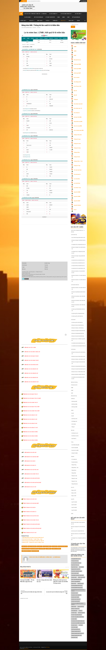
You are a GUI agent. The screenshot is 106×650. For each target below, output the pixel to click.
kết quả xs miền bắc (34, 548)
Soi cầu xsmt (78, 13)
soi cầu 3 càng (74, 612)
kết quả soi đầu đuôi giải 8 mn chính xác (78, 374)
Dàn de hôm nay (80, 583)
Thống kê (55, 20)
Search (73, 26)
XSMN (63, 17)
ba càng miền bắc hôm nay (76, 562)
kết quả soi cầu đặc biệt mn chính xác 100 (78, 366)
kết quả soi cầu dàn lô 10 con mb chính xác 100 (78, 272)
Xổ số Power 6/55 (77, 86)
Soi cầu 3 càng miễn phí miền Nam (77, 616)
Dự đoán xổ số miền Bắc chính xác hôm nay (77, 604)
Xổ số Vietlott (73, 424)
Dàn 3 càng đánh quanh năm (76, 579)
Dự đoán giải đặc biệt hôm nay (77, 585)
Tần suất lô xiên (74, 637)
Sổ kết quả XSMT (77, 73)
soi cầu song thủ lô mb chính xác (77, 316)
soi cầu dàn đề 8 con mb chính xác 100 (77, 265)
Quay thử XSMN (77, 196)
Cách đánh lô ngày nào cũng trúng (77, 575)
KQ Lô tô (63, 20)
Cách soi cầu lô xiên (75, 573)
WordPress (26, 648)
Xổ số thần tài (76, 112)
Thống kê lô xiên (77, 143)
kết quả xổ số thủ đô (25, 548)
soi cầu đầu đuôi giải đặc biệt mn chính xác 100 (78, 378)
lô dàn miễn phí (74, 610)
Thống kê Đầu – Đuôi (78, 161)
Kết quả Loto (39, 546)
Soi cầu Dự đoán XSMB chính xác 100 (78, 623)
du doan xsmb (74, 577)
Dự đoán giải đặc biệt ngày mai (77, 587)
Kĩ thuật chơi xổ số (50, 17)
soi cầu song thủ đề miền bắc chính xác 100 (78, 310)
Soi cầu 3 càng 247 (81, 612)
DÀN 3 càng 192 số (81, 577)
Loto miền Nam (77, 183)
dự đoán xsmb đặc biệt (76, 601)
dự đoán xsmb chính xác (76, 599)
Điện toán (39, 20)
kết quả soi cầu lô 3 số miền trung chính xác (78, 339)
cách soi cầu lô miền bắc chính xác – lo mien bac (35, 13)
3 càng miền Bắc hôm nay (76, 558)
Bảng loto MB (24, 546)
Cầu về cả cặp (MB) (78, 125)
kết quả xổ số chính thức (62, 546)
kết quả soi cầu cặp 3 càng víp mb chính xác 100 (78, 256)
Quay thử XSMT (77, 200)
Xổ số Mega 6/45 (77, 81)
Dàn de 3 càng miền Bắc (76, 581)
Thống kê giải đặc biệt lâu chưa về (77, 633)
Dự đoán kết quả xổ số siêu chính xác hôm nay (78, 590)
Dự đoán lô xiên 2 (75, 592)
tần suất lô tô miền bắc (56, 548)
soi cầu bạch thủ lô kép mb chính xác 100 (78, 244)
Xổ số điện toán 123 (78, 108)
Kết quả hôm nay (76, 17)
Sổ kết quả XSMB (77, 64)
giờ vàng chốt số (81, 606)
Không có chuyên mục (75, 608)
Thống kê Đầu (77, 152)
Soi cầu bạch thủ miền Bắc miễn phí (78, 620)
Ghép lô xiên (74, 606)
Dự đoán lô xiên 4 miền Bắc (76, 595)
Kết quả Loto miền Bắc (47, 546)
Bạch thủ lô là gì (74, 566)
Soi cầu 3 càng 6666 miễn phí (76, 614)
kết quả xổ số (54, 546)
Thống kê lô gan (77, 139)
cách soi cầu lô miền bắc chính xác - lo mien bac (27, 6)
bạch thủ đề (81, 566)
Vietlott (31, 20)
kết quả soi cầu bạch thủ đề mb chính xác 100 (78, 241)
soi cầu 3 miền (74, 618)
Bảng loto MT (73, 490)
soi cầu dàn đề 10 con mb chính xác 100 (78, 268)
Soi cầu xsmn (27, 17)
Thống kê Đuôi (77, 156)
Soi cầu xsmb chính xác (66, 13)
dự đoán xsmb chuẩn (75, 597)
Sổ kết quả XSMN (77, 68)
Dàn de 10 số (74, 583)
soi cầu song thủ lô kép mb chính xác (77, 313)
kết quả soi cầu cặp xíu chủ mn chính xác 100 (78, 362)
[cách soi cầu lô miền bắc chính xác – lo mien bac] (21, 13)
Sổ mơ (78, 20)
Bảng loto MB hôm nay (32, 546)
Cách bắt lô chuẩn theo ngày (77, 571)
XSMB (58, 17)
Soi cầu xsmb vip (53, 13)
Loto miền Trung (77, 187)
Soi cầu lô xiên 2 (74, 625)
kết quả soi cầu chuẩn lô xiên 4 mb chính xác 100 (78, 305)
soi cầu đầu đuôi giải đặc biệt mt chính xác (78, 345)
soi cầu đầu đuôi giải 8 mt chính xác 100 (78, 343)
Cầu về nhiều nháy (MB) (79, 130)
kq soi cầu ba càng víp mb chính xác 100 (78, 237)
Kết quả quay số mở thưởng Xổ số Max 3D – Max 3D (33, 540)
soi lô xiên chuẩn (74, 627)
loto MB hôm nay (42, 548)
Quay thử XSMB (77, 192)
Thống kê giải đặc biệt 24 (76, 631)
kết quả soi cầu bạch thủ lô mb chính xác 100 (78, 248)
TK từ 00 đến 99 (77, 174)
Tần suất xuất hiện (77, 170)
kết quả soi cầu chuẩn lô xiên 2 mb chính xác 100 (78, 297)
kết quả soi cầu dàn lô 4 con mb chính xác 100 (78, 276)
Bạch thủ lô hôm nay (75, 564)
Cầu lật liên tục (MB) (78, 121)
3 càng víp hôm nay (75, 560)
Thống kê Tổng (77, 165)
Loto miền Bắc (48, 548)
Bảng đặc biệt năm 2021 (76, 569)
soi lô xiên (80, 625)
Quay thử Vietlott (77, 205)
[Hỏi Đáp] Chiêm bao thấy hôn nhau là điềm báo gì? (33, 537)
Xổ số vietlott (76, 77)
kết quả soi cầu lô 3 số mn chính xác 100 (78, 371)
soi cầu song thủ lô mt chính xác (77, 322)
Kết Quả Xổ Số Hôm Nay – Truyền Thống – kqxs (32, 539)
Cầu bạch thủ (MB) (77, 117)
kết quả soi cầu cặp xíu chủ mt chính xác (78, 330)
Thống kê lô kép (77, 147)
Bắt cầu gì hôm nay (38, 17)
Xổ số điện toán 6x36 (78, 103)
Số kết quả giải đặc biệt (76, 629)
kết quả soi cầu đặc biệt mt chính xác (77, 333)
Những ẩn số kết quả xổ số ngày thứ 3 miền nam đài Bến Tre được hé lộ (60, 581)
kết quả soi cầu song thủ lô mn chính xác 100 (78, 353)
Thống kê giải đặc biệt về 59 (76, 635)
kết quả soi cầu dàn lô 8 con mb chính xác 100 (78, 288)
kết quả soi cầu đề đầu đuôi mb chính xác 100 (78, 292)
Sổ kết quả (22, 20)
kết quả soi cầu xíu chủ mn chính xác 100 (78, 356)
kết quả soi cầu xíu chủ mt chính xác (77, 325)
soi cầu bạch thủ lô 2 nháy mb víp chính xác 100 (78, 252)
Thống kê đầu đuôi (78, 134)
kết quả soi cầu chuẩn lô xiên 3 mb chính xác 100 (78, 301)
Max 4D (75, 95)
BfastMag (47, 647)
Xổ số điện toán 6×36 (74, 435)
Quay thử (71, 20)
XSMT (68, 17)
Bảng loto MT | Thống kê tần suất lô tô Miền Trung (33, 542)
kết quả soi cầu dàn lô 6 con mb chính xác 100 (78, 280)
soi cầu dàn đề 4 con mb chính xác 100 (77, 260)
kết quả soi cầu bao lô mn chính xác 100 (78, 359)
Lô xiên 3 (80, 610)
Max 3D (75, 90)
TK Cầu (47, 20)
